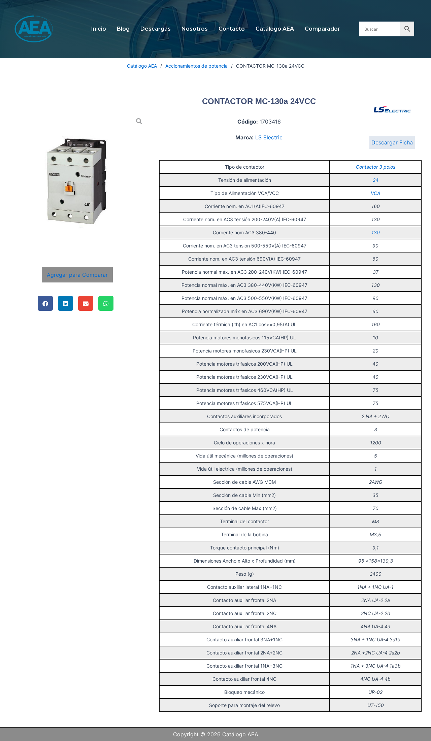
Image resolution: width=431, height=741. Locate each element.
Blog (123, 29)
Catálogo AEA (275, 29)
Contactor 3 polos (375, 167)
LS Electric (269, 137)
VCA (375, 193)
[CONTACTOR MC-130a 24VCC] (77, 183)
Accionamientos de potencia (196, 66)
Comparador (322, 29)
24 (375, 180)
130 (375, 232)
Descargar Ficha (392, 142)
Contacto (232, 29)
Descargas (155, 29)
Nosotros (194, 29)
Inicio (98, 29)
